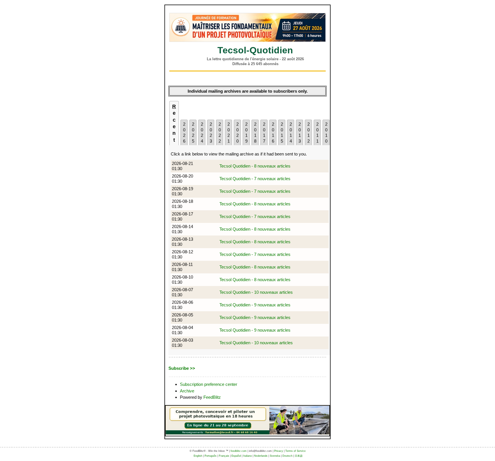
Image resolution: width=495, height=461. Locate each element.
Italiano (247, 455)
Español (236, 455)
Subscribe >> (181, 368)
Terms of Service (295, 451)
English (198, 455)
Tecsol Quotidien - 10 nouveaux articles (256, 292)
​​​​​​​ (247, 27)
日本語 (298, 455)
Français (224, 455)
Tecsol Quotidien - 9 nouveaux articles (254, 304)
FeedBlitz (212, 397)
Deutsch (287, 455)
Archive (187, 390)
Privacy (278, 451)
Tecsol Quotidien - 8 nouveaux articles (254, 166)
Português (211, 455)
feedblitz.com (239, 451)
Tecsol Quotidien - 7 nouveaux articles (254, 178)
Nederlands (261, 455)
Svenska (275, 455)
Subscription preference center (208, 384)
